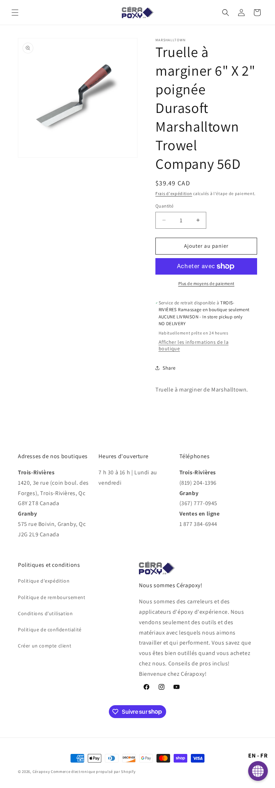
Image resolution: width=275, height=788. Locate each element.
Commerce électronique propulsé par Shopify (93, 771)
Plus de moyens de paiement (206, 283)
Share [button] (169, 368)
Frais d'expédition (173, 193)
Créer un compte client (44, 645)
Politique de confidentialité (50, 629)
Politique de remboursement (52, 597)
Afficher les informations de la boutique (194, 345)
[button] (15, 12)
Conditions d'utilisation (45, 613)
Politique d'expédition (43, 581)
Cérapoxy (41, 771)
